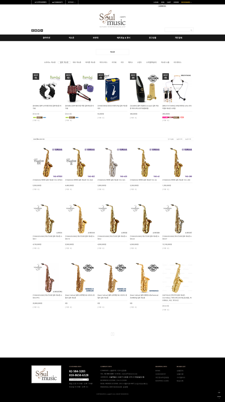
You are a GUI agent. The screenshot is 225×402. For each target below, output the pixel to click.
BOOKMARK (185, 2)
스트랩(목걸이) (151, 62)
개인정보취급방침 (162, 377)
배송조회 (180, 381)
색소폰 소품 (165, 62)
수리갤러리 (181, 377)
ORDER (176, 2)
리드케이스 (177, 62)
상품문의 (180, 371)
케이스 (130, 62)
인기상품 (171, 139)
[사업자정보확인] (141, 384)
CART (169, 2)
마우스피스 (103, 62)
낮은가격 (179, 139)
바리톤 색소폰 (90, 62)
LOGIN (156, 2)
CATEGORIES (41, 2)
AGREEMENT (160, 374)
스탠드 (139, 62)
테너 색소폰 (77, 62)
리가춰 (114, 62)
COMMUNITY (58, 2)
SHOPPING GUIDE (162, 381)
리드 (122, 62)
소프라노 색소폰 (50, 62)
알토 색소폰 (64, 62)
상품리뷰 (180, 374)
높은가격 (188, 139)
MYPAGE (71, 2)
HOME (157, 371)
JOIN (162, 2)
